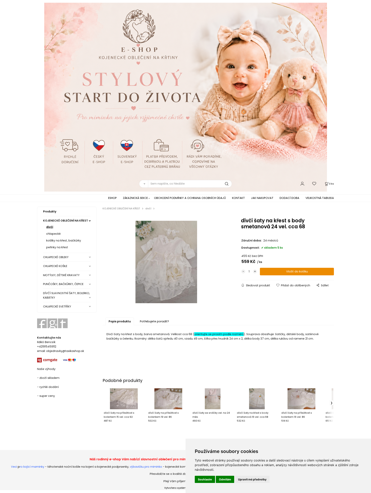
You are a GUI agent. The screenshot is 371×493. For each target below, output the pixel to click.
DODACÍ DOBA (289, 198)
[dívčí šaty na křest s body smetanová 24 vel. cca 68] (166, 262)
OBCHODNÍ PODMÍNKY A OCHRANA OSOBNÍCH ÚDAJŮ (190, 198)
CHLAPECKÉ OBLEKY (56, 257)
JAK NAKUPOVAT (262, 198)
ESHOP (112, 198)
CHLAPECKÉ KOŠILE (55, 266)
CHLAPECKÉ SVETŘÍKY (57, 306)
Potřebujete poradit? (154, 321)
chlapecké (53, 234)
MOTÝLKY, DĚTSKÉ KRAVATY (61, 275)
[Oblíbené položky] (314, 183)
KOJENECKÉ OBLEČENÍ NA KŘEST (65, 221)
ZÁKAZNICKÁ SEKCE (135, 198)
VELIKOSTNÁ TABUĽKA (319, 198)
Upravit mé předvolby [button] (252, 479)
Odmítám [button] (225, 479)
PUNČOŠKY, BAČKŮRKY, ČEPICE (63, 284)
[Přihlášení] (302, 183)
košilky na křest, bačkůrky (63, 240)
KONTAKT (238, 198)
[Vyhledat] (143, 184)
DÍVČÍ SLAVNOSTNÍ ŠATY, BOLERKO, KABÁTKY (66, 295)
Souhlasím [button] (205, 479)
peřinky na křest (57, 247)
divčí (49, 227)
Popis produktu (120, 321)
